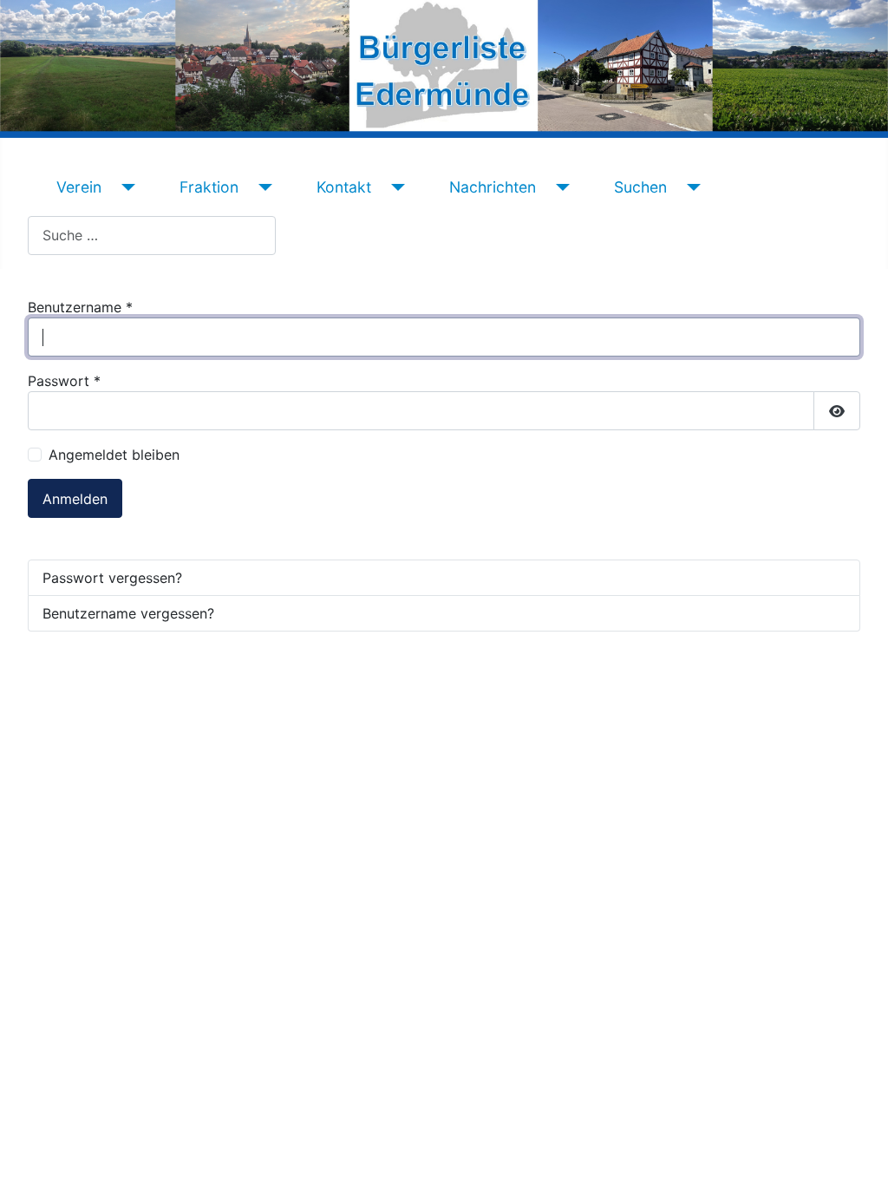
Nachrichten (492, 187)
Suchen (640, 187)
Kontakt (344, 187)
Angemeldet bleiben (114, 454)
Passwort (64, 381)
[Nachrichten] (560, 187)
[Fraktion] (262, 187)
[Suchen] (691, 187)
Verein (78, 187)
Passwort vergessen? (112, 577)
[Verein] (125, 187)
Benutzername (80, 307)
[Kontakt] (395, 187)
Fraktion (209, 187)
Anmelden (75, 498)
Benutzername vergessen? (128, 613)
